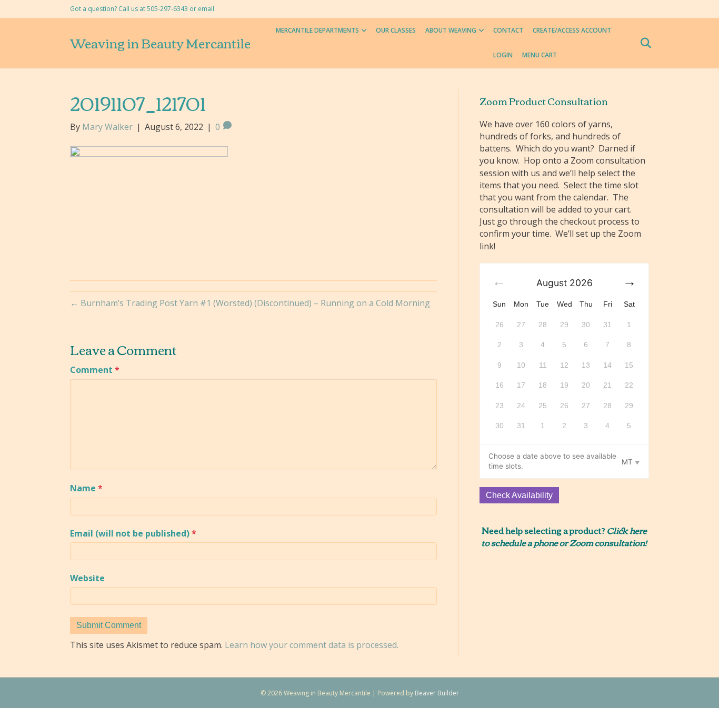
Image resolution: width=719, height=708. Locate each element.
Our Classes (396, 30)
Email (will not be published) (133, 533)
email (206, 8)
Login (503, 54)
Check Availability (519, 495)
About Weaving (450, 30)
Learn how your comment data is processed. (311, 645)
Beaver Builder (437, 693)
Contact (508, 30)
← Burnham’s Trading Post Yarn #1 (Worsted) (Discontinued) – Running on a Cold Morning (250, 303)
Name (86, 488)
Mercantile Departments (317, 30)
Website (87, 578)
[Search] (642, 43)
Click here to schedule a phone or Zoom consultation (564, 536)
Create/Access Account (572, 30)
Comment (94, 370)
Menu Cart (539, 54)
